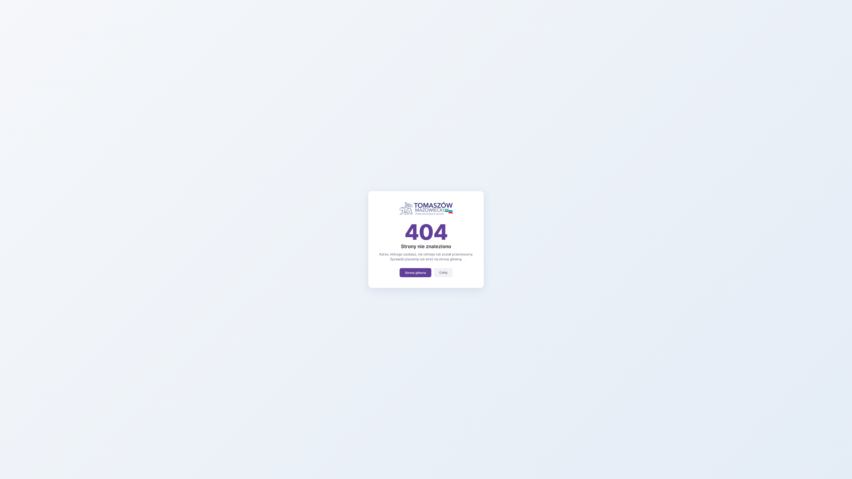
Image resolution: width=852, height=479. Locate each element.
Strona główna (415, 273)
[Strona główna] (426, 214)
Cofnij (443, 272)
